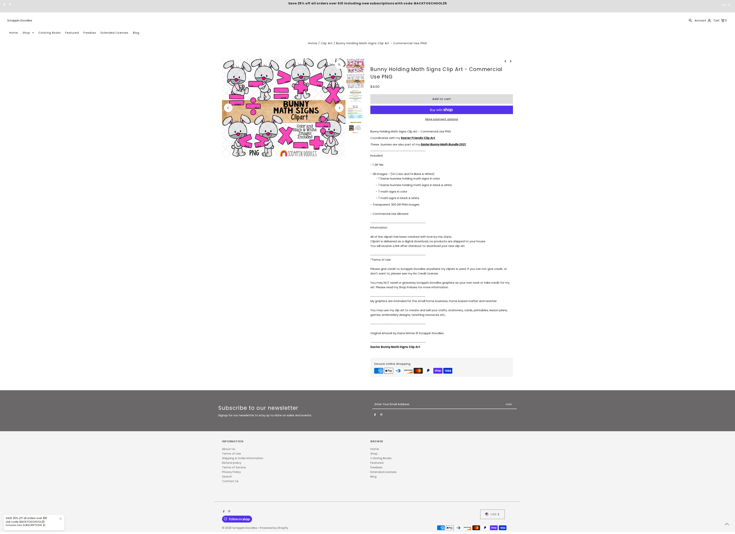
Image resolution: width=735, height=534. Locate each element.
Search (227, 476)
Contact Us (230, 481)
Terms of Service (234, 467)
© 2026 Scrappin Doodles (240, 528)
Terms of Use (231, 454)
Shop (26, 33)
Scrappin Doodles (19, 20)
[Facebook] (4, 5)
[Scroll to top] (727, 524)
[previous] (505, 61)
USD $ (725, 5)
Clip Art (327, 43)
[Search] (690, 20)
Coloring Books (49, 33)
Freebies (89, 33)
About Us (228, 449)
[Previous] (228, 108)
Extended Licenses (114, 33)
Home (13, 33)
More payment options (441, 119)
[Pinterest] (9, 5)
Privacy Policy (231, 472)
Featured (72, 33)
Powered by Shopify (274, 528)
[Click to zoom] (339, 64)
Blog (136, 33)
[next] (510, 61)
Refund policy (231, 463)
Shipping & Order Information (242, 458)
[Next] (339, 108)
